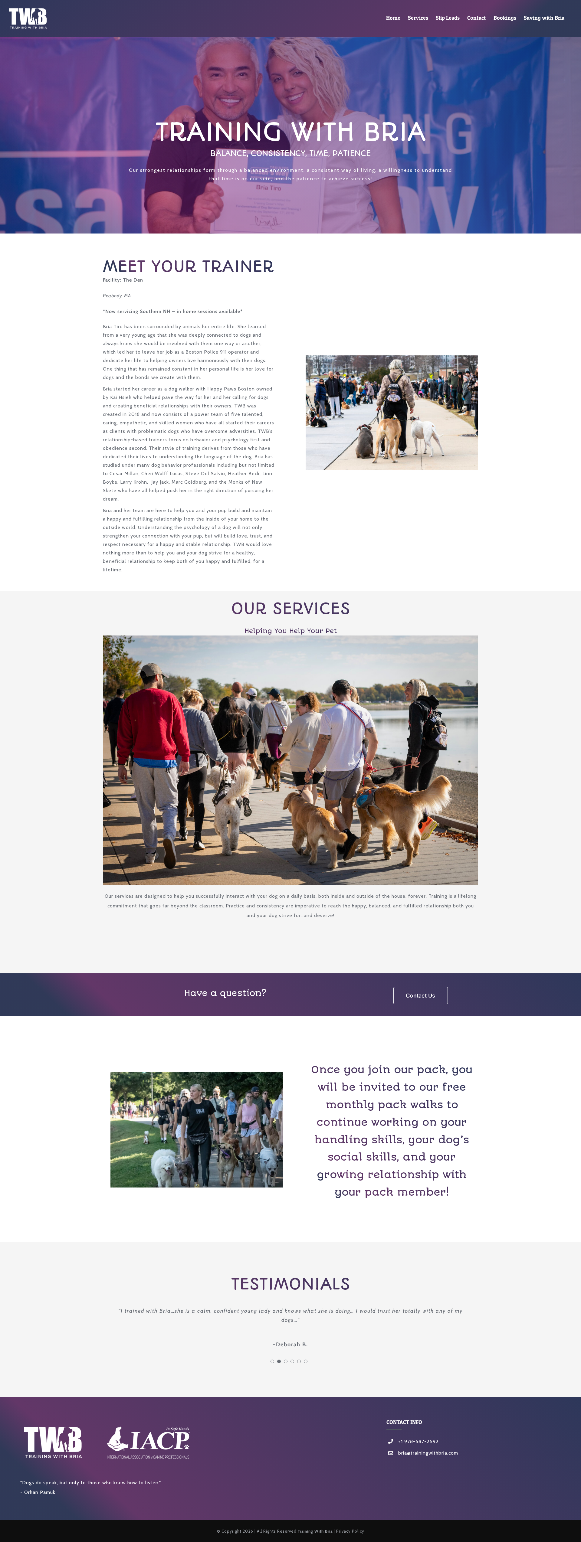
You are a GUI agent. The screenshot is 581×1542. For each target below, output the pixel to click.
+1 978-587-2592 (418, 1432)
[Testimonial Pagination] (272, 1352)
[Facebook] (388, 1457)
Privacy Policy (350, 1522)
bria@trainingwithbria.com (428, 1444)
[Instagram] (398, 1457)
